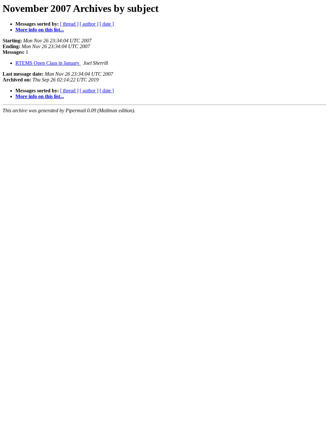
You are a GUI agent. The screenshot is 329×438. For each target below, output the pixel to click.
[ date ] (107, 24)
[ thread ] (69, 24)
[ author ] (89, 24)
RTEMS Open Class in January (48, 63)
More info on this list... (39, 29)
